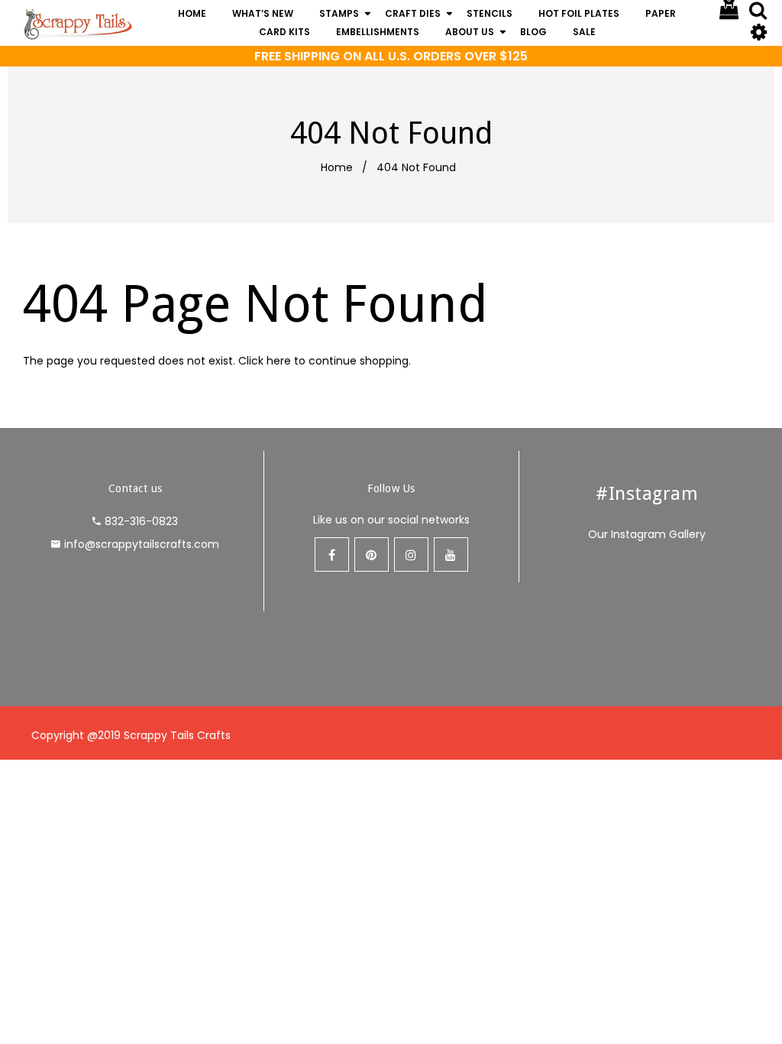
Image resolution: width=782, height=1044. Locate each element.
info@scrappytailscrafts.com (141, 544)
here (279, 360)
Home (337, 167)
